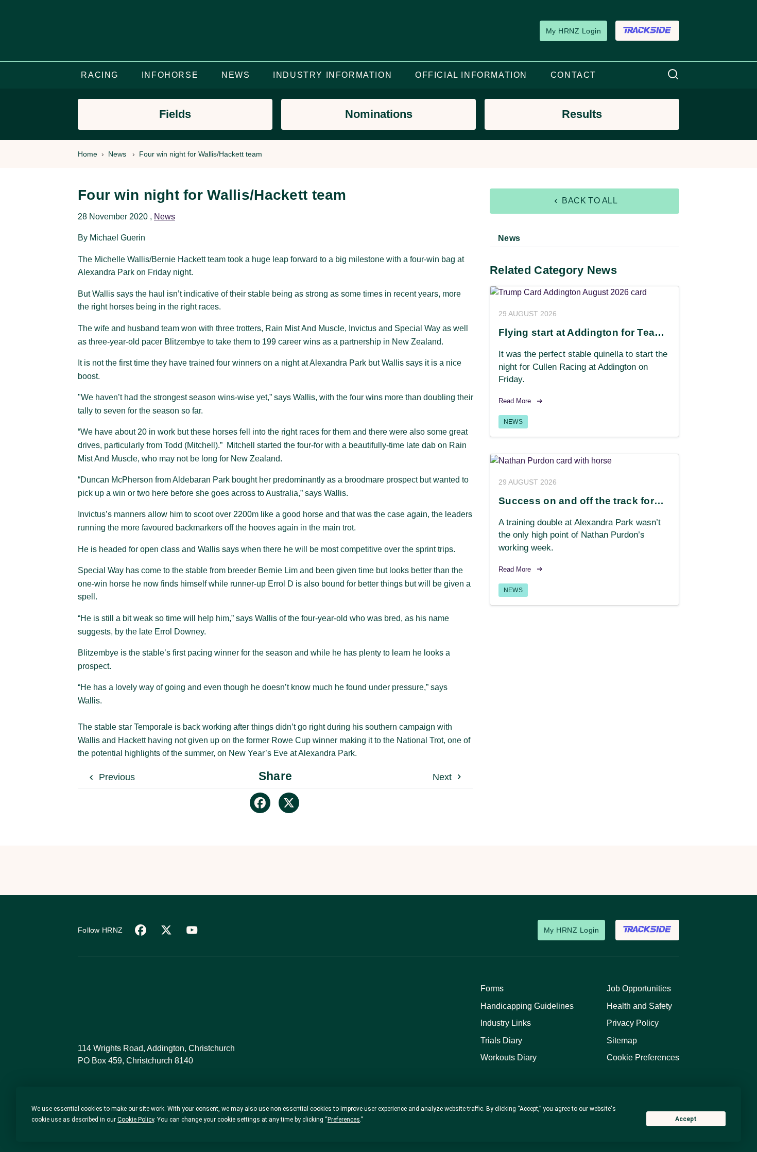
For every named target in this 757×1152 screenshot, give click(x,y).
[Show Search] (673, 75)
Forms (492, 988)
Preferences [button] (344, 1119)
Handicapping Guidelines (527, 1006)
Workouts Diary (508, 1057)
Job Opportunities (639, 988)
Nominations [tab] (378, 114)
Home (87, 154)
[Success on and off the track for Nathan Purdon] (584, 460)
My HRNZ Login (573, 31)
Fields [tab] (175, 114)
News (117, 154)
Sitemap (622, 1040)
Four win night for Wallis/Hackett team (200, 154)
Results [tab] (582, 114)
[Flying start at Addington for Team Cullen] (584, 292)
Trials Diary (501, 1040)
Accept (686, 1119)
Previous (115, 777)
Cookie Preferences (643, 1057)
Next (443, 777)
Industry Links (505, 1023)
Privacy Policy (633, 1023)
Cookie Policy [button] (135, 1119)
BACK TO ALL (589, 200)
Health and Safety (639, 1006)
